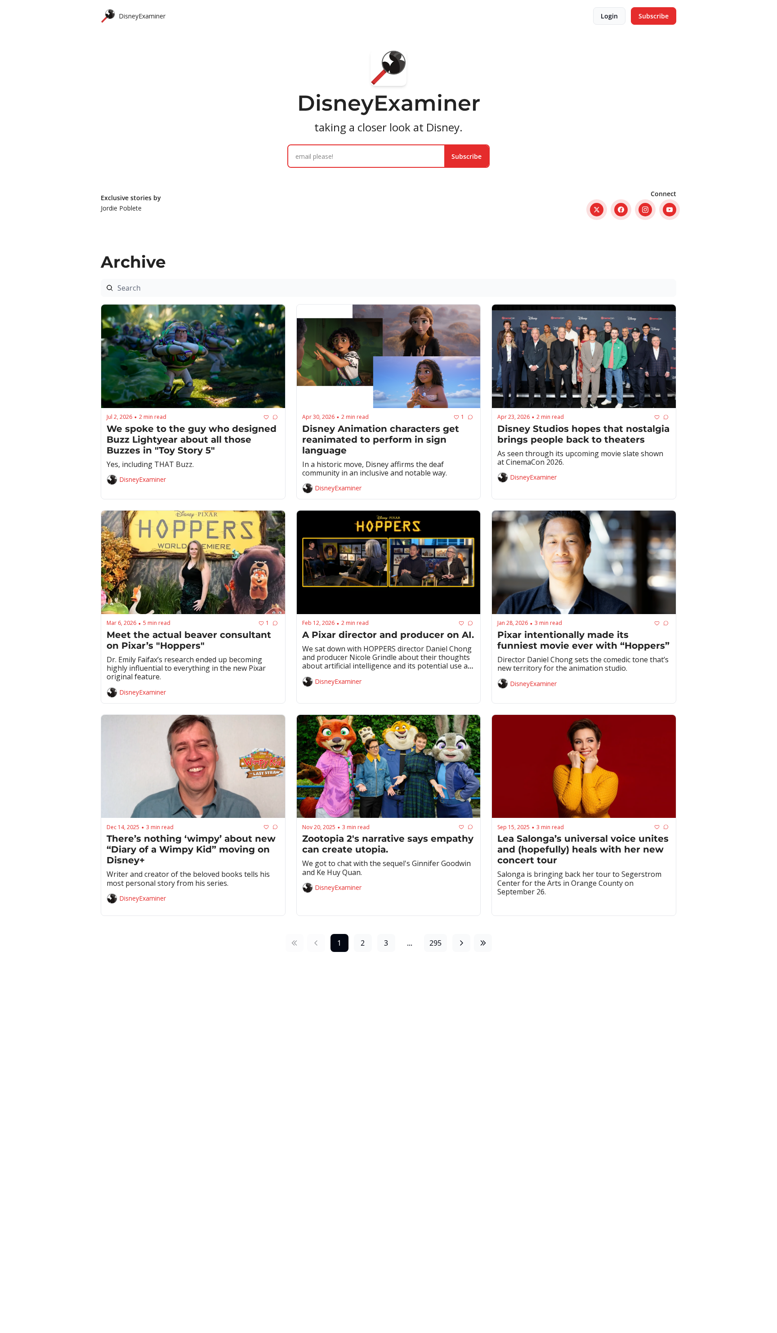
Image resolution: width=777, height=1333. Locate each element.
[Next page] (461, 943)
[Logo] (108, 16)
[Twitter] (596, 209)
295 (435, 943)
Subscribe (466, 156)
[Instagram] (645, 209)
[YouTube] (669, 209)
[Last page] (483, 943)
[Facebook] (621, 209)
